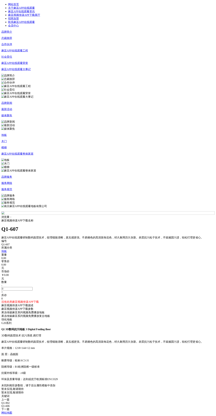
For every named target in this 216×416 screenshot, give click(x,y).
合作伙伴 (6, 44)
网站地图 (6, 412)
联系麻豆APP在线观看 (21, 22)
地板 (4, 135)
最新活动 (6, 109)
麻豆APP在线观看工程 (14, 50)
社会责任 (6, 56)
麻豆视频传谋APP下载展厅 (24, 14)
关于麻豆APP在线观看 (21, 7)
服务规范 (6, 189)
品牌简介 (6, 31)
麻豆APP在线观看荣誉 (14, 63)
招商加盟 (13, 18)
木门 (4, 141)
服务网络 (6, 183)
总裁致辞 (6, 38)
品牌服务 (6, 176)
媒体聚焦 (6, 115)
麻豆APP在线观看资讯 (21, 11)
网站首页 (13, 4)
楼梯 (4, 147)
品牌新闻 (6, 103)
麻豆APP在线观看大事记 (16, 69)
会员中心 (13, 25)
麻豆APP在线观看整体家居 (17, 153)
